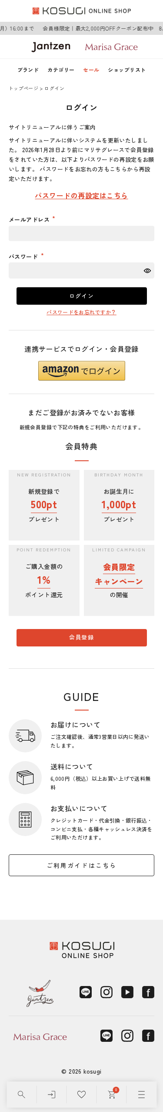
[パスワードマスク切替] (148, 270)
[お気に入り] (81, 1094)
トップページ (23, 88)
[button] (81, 371)
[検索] (22, 1094)
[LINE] (86, 992)
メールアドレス (30, 219)
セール (91, 69)
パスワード (24, 256)
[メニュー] (141, 1094)
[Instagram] (106, 992)
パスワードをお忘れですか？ (81, 312)
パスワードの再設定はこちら (81, 195)
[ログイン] (52, 1094)
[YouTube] (127, 992)
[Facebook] (148, 992)
